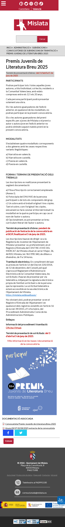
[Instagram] (31, 3)
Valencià (37, 9)
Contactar (46, 475)
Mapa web (37, 475)
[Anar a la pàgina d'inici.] (30, 24)
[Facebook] (21, 3)
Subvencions (39, 47)
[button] (3, 3)
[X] (26, 3)
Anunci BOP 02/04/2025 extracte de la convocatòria (30, 428)
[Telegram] (36, 3)
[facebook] (8, 433)
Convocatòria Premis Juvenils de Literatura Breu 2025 (30, 424)
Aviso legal (11, 475)
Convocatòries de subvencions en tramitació (31, 50)
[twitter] (21, 433)
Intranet (54, 475)
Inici (8, 47)
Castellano (24, 9)
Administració (22, 47)
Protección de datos (24, 475)
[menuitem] (11, 475)
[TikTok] (41, 3)
